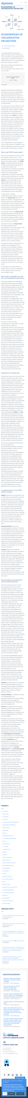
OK (5, 1093)
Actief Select (5, 871)
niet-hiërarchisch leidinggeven (10, 822)
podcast (4, 833)
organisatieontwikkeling (8, 825)
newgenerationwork (7, 835)
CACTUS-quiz (6, 884)
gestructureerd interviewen (9, 887)
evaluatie (4, 895)
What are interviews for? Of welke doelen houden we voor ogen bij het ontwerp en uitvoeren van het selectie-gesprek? (13, 949)
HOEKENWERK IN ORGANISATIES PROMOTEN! (11, 38)
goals (3, 881)
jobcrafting (5, 816)
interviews (5, 811)
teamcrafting (5, 827)
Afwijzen (11, 1093)
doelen (4, 873)
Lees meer (20, 1093)
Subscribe (20, 1078)
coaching (4, 819)
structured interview (7, 879)
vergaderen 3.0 (6, 849)
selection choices (7, 876)
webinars (4, 854)
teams (4, 841)
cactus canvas (6, 860)
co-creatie (5, 846)
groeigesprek (6, 898)
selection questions (7, 900)
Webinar (4, 852)
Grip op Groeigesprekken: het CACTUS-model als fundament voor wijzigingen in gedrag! (13, 933)
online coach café (7, 857)
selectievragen (6, 903)
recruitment (5, 814)
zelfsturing (5, 830)
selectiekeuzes (6, 868)
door (8, 46)
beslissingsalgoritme (7, 865)
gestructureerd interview (9, 862)
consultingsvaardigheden (9, 838)
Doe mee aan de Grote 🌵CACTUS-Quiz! (13, 941)
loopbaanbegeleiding (8, 890)
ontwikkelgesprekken (8, 892)
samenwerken (6, 844)
